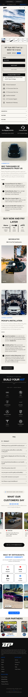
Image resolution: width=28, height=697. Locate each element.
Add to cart (14, 65)
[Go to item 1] (3, 40)
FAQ (16, 667)
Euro (2, 664)
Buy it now (14, 69)
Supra (2, 667)
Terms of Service (5, 684)
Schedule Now (7, 368)
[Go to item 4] (16, 40)
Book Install (10, 1)
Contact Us (18, 1)
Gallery (2, 671)
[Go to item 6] (25, 40)
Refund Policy (4, 679)
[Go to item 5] (21, 40)
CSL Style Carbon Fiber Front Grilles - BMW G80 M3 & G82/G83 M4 (11, 534)
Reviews (16, 664)
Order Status (17, 669)
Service (2, 669)
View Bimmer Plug (13, 612)
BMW (2, 662)
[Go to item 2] (8, 40)
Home (2, 660)
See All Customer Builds (14, 545)
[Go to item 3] (12, 40)
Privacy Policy (4, 677)
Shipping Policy (4, 681)
